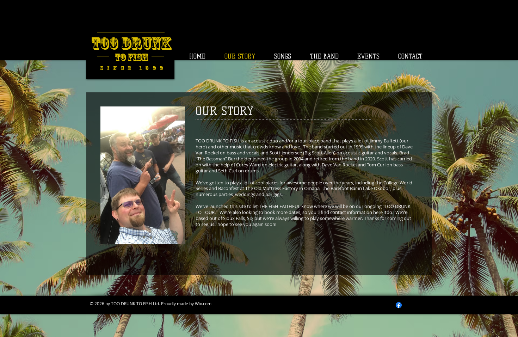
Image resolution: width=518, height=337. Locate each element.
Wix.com (203, 303)
